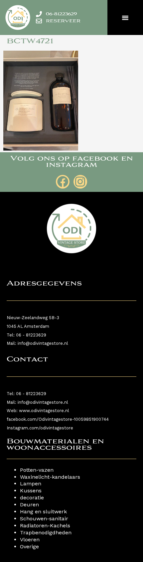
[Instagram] (80, 182)
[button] (125, 17)
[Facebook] (63, 182)
